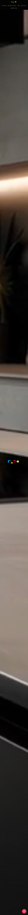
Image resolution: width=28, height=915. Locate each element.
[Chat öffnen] (24, 911)
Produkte (4, 5)
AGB (18, 5)
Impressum (23, 5)
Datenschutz (14, 8)
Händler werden (12, 5)
